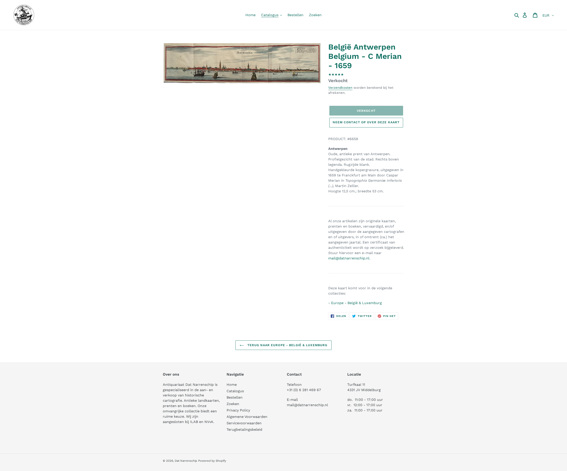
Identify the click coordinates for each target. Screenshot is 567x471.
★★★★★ (336, 74)
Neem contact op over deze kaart (366, 122)
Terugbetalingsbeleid (244, 429)
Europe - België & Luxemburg (356, 303)
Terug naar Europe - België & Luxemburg (287, 345)
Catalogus (235, 391)
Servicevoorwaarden (244, 423)
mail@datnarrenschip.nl (348, 258)
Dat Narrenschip (186, 460)
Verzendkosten (340, 88)
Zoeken (233, 404)
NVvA (208, 422)
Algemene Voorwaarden (247, 417)
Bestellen (235, 397)
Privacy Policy (238, 410)
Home (232, 384)
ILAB (194, 422)
